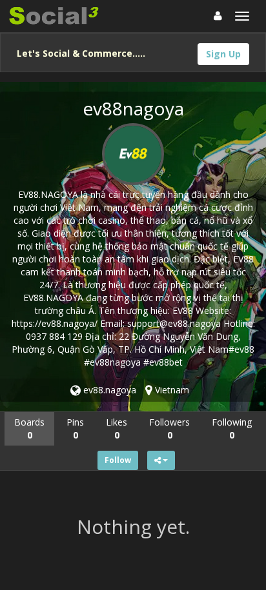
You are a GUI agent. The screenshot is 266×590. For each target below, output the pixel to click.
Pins (75, 428)
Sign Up (223, 54)
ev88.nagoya (108, 390)
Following (232, 428)
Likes (116, 428)
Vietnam (170, 390)
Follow (118, 460)
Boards (29, 428)
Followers (169, 428)
